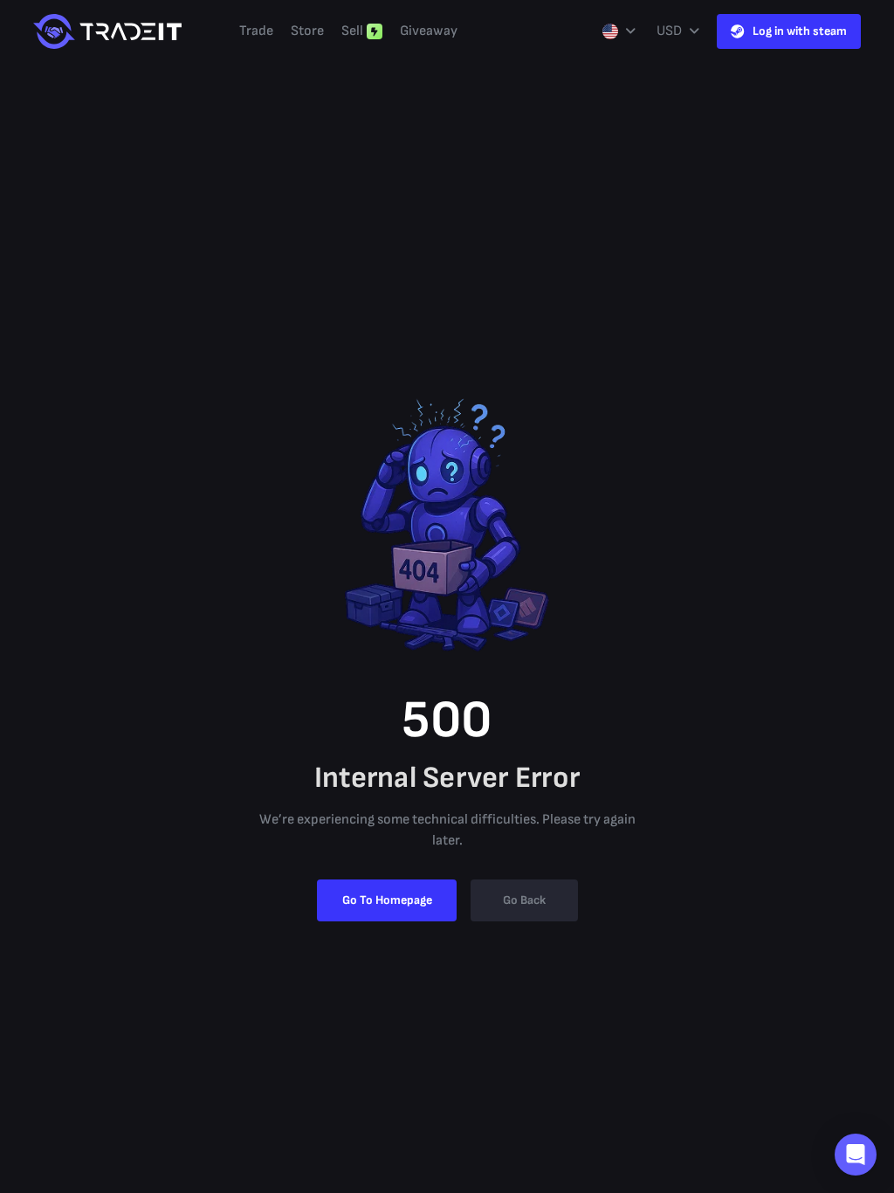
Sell (352, 31)
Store (307, 31)
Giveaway (428, 31)
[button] (856, 1155)
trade (256, 31)
